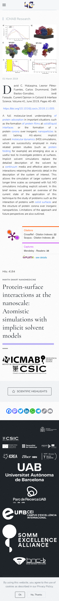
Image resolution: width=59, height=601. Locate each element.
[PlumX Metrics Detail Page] (12, 236)
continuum (11, 167)
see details (41, 257)
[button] (4, 5)
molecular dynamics (23, 139)
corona (15, 131)
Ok (20, 594)
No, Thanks (36, 594)
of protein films (31, 123)
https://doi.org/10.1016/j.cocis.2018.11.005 (28, 108)
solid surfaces (43, 202)
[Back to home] (29, 5)
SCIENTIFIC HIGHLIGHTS (32, 391)
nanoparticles (45, 131)
